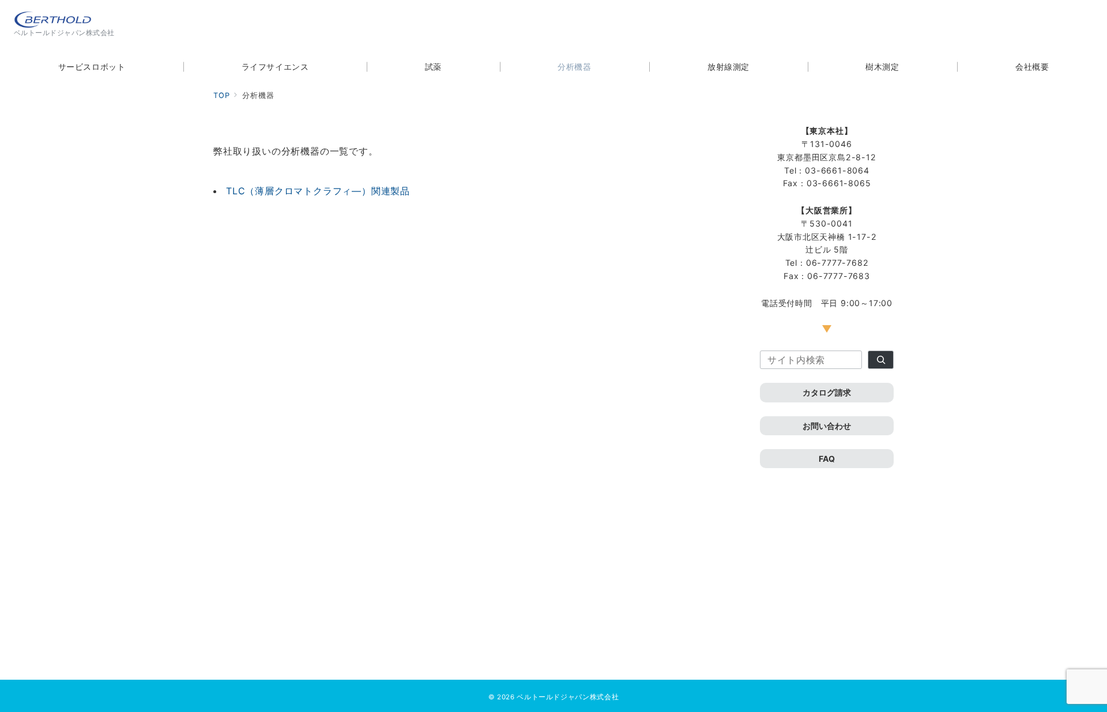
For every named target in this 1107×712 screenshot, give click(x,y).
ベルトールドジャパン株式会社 (568, 697)
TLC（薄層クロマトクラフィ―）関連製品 (318, 191)
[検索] (881, 360)
